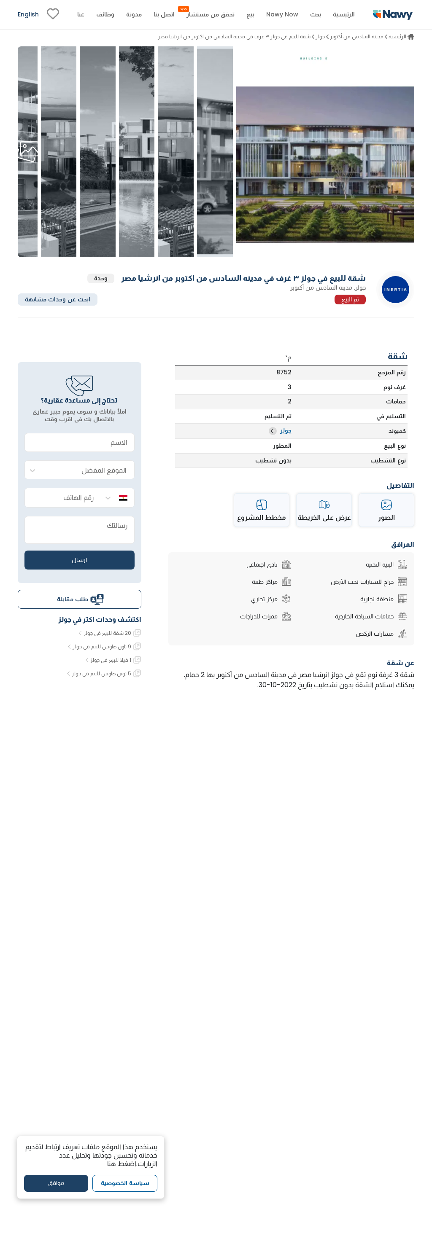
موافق (56, 1183)
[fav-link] (53, 14)
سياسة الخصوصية (125, 1183)
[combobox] (88, 470)
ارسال (79, 560)
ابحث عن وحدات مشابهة (57, 299)
